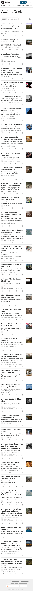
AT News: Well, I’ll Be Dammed (9, 339)
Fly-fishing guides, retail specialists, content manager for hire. (11, 375)
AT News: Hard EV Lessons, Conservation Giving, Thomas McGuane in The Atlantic (11, 543)
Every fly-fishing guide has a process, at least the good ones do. (12, 85)
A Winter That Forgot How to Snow (12, 310)
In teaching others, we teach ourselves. (9, 29)
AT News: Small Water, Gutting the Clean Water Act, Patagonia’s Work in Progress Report (12, 562)
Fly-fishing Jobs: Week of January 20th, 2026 (10, 371)
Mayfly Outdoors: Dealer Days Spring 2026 (12, 266)
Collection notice (23, 583)
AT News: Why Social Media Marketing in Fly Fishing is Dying (11, 249)
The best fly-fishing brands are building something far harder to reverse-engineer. (10, 158)
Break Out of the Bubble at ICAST (11, 431)
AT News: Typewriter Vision (12, 82)
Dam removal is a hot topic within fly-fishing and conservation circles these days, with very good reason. (12, 343)
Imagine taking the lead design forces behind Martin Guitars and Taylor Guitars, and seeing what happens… (12, 532)
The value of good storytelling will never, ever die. (11, 284)
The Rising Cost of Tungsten (11, 125)
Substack (10, 589)
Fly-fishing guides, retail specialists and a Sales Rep (11, 300)
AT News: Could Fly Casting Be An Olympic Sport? (11, 355)
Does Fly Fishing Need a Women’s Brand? (10, 41)
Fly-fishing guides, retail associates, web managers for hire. (11, 481)
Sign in (29, 2)
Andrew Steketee (14, 31)
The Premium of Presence (11, 96)
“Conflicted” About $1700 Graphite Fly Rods (10, 463)
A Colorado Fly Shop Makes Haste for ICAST (11, 69)
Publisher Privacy (16, 581)
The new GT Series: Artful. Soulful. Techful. (11, 325)
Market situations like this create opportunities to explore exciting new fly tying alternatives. (12, 127)
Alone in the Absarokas (10, 54)
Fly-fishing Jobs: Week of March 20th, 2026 (10, 296)
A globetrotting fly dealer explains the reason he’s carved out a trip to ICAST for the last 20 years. (12, 237)
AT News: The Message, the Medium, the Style (11, 168)
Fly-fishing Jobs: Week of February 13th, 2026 (10, 386)
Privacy (12, 583)
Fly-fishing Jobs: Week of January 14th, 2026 (10, 478)
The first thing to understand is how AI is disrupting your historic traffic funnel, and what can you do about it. (12, 142)
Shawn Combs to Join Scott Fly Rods (11, 528)
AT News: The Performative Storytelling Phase (11, 110)
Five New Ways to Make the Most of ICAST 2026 (11, 199)
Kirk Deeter (10, 288)
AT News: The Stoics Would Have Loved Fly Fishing (11, 25)
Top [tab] (8, 19)
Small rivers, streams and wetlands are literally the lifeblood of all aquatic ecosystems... (12, 566)
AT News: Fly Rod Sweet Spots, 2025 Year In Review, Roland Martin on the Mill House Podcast (11, 493)
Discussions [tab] (14, 19)
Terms (16, 583)
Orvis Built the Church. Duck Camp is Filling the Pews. (12, 184)
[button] (3, 5)
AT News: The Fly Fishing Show (11, 400)
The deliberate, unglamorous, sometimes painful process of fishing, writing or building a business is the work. (12, 57)
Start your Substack (13, 586)
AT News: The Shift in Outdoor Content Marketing (11, 138)
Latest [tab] (4, 19)
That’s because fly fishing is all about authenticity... (12, 253)
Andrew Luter (15, 47)
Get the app (23, 586)
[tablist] (10, 19)
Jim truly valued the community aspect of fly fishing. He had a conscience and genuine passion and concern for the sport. (12, 451)
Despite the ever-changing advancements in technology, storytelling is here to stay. (9, 172)
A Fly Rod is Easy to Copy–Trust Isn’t (11, 154)
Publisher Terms (25, 581)
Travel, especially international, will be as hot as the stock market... (12, 516)
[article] (16, 30)
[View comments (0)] (9, 121)
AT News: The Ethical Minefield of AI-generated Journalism (11, 214)
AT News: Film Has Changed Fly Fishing (11, 280)
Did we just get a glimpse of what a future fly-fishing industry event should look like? (11, 269)
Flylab (7, 31)
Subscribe (23, 2)
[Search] (30, 19)
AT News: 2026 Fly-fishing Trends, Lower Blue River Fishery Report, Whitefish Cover (11, 511)
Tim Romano (12, 61)
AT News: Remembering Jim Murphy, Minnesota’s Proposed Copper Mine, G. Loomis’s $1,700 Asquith (12, 446)
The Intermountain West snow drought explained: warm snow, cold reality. (12, 314)
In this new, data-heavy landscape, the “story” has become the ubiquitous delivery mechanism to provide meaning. (12, 113)
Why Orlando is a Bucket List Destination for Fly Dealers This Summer (12, 232)
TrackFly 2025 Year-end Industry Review (10, 416)
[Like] (2, 208)
